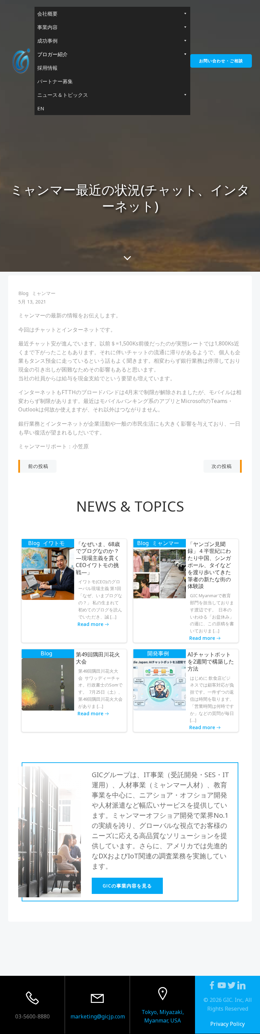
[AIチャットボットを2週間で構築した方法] (159, 684)
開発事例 (158, 653)
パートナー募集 (55, 81)
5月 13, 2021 (32, 301)
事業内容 (47, 27)
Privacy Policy (227, 1024)
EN (40, 108)
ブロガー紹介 (52, 54)
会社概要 (47, 13)
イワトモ (54, 543)
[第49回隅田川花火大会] (48, 684)
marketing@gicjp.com (97, 1016)
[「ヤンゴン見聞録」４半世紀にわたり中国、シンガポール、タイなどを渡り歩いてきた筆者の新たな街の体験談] (159, 573)
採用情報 (47, 67)
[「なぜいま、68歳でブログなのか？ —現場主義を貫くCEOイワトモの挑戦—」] (48, 573)
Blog (23, 293)
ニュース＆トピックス (62, 94)
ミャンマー (44, 293)
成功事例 (47, 40)
